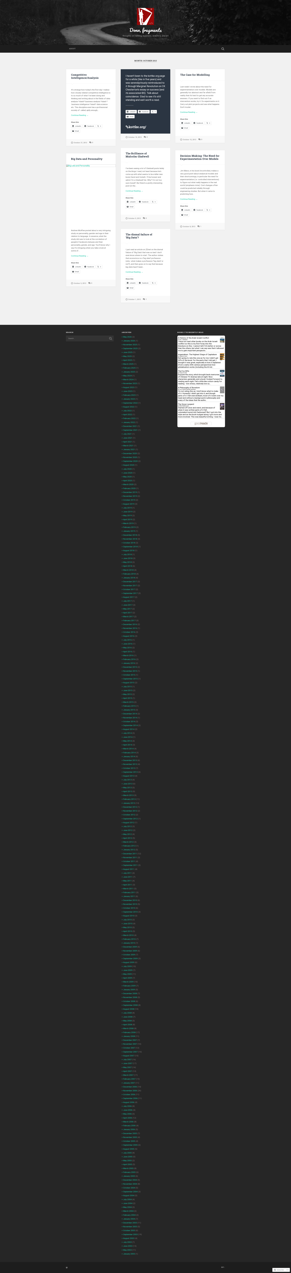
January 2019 (129, 531)
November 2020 (130, 457)
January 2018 (129, 578)
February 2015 (129, 706)
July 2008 (127, 1013)
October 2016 (129, 632)
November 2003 (130, 1226)
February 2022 (129, 418)
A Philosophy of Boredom (189, 387)
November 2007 (130, 1044)
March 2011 (128, 888)
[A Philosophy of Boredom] (222, 393)
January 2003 (129, 1254)
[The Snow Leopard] (222, 409)
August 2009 (128, 962)
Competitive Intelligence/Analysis (85, 76)
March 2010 (128, 935)
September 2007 (130, 1052)
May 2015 (127, 694)
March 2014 (128, 749)
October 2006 (129, 1094)
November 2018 (130, 539)
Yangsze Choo (183, 372)
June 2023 (127, 391)
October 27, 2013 (80, 143)
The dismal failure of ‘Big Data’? (139, 236)
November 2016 (130, 628)
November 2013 (130, 764)
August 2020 (128, 465)
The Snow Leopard (186, 404)
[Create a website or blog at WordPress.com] (67, 1268)
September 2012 (130, 819)
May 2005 (127, 1160)
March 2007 (128, 1075)
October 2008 (129, 1001)
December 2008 (130, 993)
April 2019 (127, 519)
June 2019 (127, 512)
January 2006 (129, 1129)
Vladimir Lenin (183, 356)
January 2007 (129, 1083)
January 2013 (129, 803)
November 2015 (130, 671)
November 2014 (130, 718)
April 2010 (127, 931)
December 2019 (130, 492)
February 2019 (129, 527)
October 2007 (129, 1048)
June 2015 (127, 690)
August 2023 (128, 387)
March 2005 (128, 1168)
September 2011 (130, 865)
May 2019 (127, 515)
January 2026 (129, 341)
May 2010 (127, 927)
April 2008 (127, 1024)
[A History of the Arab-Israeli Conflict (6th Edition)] (222, 342)
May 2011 (127, 881)
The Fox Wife (183, 371)
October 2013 (129, 768)
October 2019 (129, 500)
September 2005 (130, 1145)
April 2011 (127, 885)
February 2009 (129, 986)
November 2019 (130, 496)
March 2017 (128, 616)
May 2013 (127, 787)
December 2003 (130, 1223)
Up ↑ (223, 1267)
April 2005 (127, 1164)
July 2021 (127, 434)
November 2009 (130, 951)
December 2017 (130, 581)
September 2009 (130, 958)
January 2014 (129, 756)
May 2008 (127, 1021)
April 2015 (127, 698)
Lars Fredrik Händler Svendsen (187, 389)
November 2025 (130, 344)
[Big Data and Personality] (91, 194)
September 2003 (130, 1234)
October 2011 (129, 861)
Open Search (223, 49)
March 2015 (128, 702)
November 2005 (130, 1137)
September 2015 (130, 679)
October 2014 (129, 721)
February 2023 (129, 395)
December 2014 (130, 714)
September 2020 (130, 461)
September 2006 (130, 1098)
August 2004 (128, 1195)
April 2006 (127, 1118)
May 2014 (127, 741)
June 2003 (127, 1246)
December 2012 (130, 807)
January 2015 (129, 710)
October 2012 (129, 815)
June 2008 (127, 1017)
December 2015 (130, 667)
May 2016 (127, 647)
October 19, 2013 (135, 137)
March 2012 (128, 842)
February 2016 (129, 659)
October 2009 (129, 955)
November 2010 (130, 904)
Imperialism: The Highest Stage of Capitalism (197, 354)
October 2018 (129, 543)
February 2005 (129, 1172)
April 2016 (127, 651)
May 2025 (127, 356)
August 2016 (128, 636)
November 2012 (130, 811)
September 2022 (130, 403)
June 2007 (127, 1063)
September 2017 (130, 593)
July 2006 (127, 1106)
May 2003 (127, 1250)
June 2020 (127, 473)
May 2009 (127, 974)
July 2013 (127, 780)
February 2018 (129, 574)
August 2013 (128, 776)
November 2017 (130, 585)
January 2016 (129, 663)
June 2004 (127, 1203)
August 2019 (128, 504)
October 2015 (129, 675)
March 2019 (128, 523)
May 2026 (127, 337)
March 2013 (128, 795)
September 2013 (130, 772)
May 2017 (127, 609)
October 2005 (129, 1141)
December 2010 (130, 900)
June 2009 (127, 970)
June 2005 (127, 1157)
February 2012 (129, 846)
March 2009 (128, 982)
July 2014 (127, 733)
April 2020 (127, 480)
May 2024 (127, 376)
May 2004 (127, 1207)
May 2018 (127, 562)
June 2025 (127, 352)
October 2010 (129, 908)
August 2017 (128, 597)
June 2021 (127, 438)
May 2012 (127, 834)
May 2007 (127, 1067)
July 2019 (127, 508)
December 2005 (130, 1133)
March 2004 (128, 1211)
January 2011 (129, 896)
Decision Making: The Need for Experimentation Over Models (199, 157)
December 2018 (130, 535)
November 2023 (130, 383)
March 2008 (128, 1028)
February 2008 (129, 1032)
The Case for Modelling (195, 74)
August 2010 (128, 916)
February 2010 (129, 939)
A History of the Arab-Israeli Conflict (193, 338)
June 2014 (127, 737)
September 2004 (130, 1191)
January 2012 (129, 850)
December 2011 (130, 853)
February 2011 (129, 892)
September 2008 (130, 1005)
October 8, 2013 (189, 227)
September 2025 (130, 348)
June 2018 (127, 558)
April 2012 (127, 838)
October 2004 (129, 1188)
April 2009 (127, 978)
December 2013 (130, 760)
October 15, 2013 (189, 140)
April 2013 (127, 791)
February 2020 (129, 488)
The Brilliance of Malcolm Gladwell (137, 155)
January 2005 (129, 1176)
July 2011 (127, 873)
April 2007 (127, 1071)
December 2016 (130, 624)
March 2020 (128, 484)
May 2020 (127, 477)
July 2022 (127, 411)
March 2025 (128, 364)
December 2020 (130, 453)
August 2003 (128, 1238)
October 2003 (129, 1230)
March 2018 (128, 570)
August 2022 (128, 407)
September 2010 (130, 912)
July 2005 (127, 1153)
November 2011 (130, 857)
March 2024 (128, 379)
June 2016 (127, 644)
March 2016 (128, 655)
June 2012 (127, 830)
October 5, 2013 (80, 283)
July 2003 (127, 1242)
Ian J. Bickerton (183, 339)
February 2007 (129, 1079)
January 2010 (129, 943)
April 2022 (127, 414)
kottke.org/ (137, 127)
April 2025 (127, 360)
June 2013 (127, 784)
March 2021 (128, 445)
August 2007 (128, 1056)
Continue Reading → (79, 115)
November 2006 (130, 1090)
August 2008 (128, 1009)
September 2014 (130, 725)
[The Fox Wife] (222, 376)
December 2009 (130, 947)
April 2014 (127, 745)
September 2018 (130, 546)
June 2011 (127, 877)
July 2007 (127, 1059)
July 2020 (127, 469)
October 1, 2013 (134, 299)
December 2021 (130, 426)
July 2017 (127, 601)
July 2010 (127, 920)
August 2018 (128, 550)
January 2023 (129, 399)
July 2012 (127, 826)
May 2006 (127, 1114)
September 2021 (130, 430)
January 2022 (129, 422)
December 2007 (130, 1040)
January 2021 (129, 449)
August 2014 (128, 729)
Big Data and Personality (87, 158)
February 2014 (129, 752)
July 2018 (127, 554)
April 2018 (127, 566)
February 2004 (129, 1215)
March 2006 (128, 1122)
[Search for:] (90, 338)
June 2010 (127, 923)
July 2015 (127, 686)
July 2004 (127, 1199)
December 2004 (130, 1180)
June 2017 (127, 605)
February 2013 (129, 799)
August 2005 (128, 1149)
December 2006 (130, 1087)
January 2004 (129, 1219)
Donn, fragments (145, 30)
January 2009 (129, 989)
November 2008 (130, 997)
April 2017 (127, 613)
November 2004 (130, 1184)
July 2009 (127, 966)
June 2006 (127, 1110)
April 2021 (127, 442)
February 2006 (129, 1125)
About (72, 49)
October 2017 (129, 589)
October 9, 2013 (134, 218)
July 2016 (127, 640)
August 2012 (128, 822)
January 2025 (129, 372)
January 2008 (129, 1036)
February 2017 (129, 620)
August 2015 (128, 682)
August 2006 (128, 1102)
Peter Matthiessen (184, 406)
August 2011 (128, 869)
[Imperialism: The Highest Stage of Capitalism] (222, 360)
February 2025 (129, 368)
